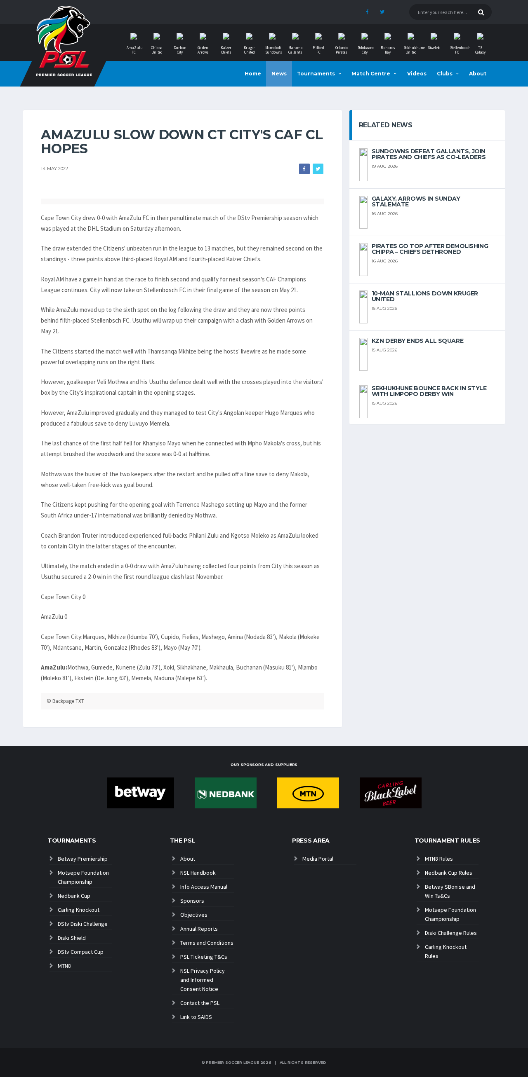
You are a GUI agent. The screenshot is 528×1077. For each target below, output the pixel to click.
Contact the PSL (199, 1003)
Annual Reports (199, 928)
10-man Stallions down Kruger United (425, 296)
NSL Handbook (198, 872)
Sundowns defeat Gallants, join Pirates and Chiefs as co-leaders (429, 154)
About (477, 73)
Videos (417, 73)
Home (253, 73)
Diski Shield (72, 937)
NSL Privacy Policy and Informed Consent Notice (202, 980)
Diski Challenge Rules (451, 933)
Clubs (445, 73)
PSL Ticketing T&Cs (203, 956)
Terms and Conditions (206, 942)
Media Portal (317, 858)
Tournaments (316, 73)
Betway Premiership (83, 858)
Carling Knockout (78, 909)
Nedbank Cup (74, 895)
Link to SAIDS (196, 1017)
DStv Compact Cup (81, 951)
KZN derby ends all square (418, 340)
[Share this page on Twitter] (318, 169)
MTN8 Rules (439, 858)
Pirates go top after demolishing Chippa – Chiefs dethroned (430, 248)
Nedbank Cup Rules (448, 872)
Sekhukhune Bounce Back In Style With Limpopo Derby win (429, 391)
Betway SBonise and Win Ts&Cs (450, 891)
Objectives (193, 914)
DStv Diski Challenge (83, 923)
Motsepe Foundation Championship (83, 877)
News (279, 73)
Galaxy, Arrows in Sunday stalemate (416, 201)
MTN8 (64, 965)
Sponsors (192, 900)
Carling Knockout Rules (446, 951)
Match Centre (370, 73)
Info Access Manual (203, 886)
